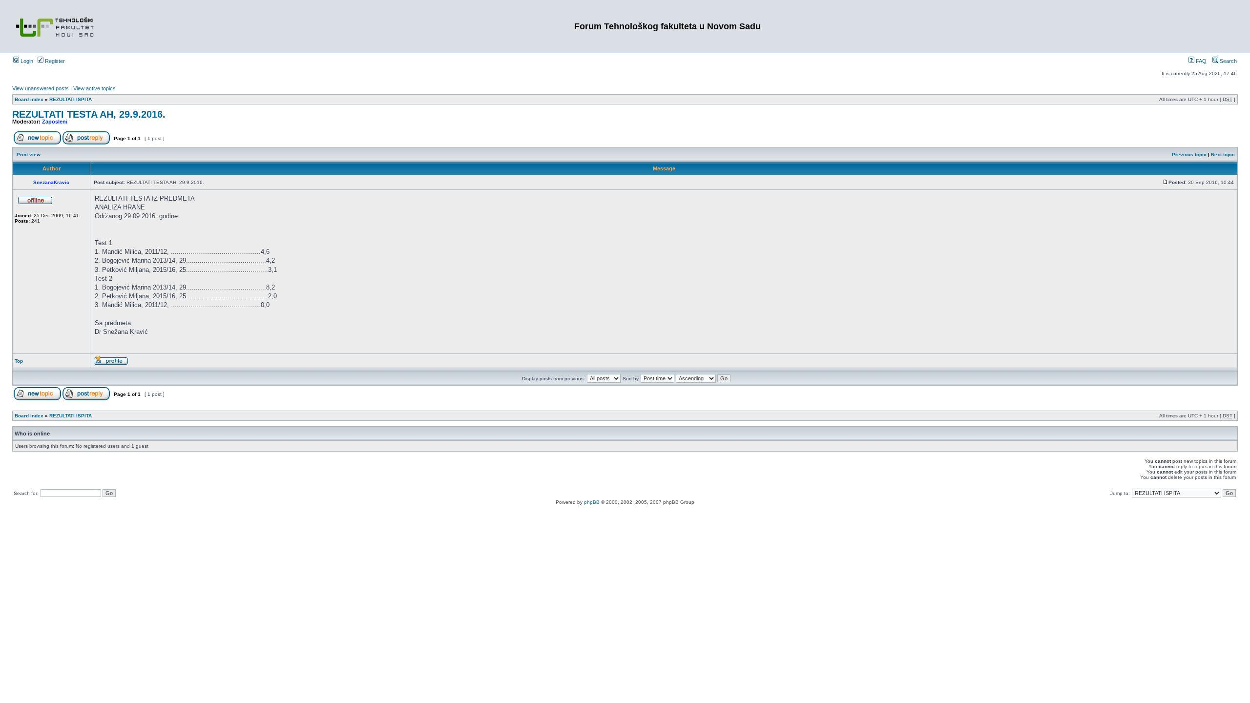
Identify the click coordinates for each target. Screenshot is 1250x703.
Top (19, 361)
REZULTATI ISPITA (70, 99)
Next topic (1223, 154)
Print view (29, 154)
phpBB (592, 502)
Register (54, 61)
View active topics (94, 88)
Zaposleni (54, 121)
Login (26, 61)
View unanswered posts (40, 88)
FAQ (1200, 61)
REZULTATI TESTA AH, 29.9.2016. (89, 114)
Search (1227, 61)
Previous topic (1189, 154)
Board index (29, 99)
